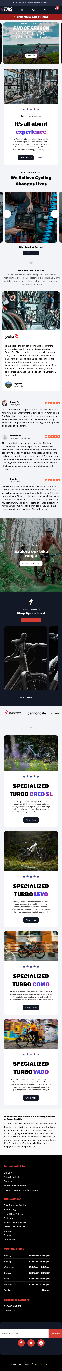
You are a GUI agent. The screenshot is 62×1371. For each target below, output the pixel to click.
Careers (8, 1231)
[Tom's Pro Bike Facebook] (21, 1343)
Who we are (26, 157)
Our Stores (40, 157)
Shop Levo (31, 920)
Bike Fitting (10, 1209)
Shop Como (31, 1007)
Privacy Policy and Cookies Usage (21, 1190)
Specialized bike (43, 486)
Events (7, 1235)
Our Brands (10, 1239)
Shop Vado (31, 1097)
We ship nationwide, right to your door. (33, 3)
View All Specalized (31, 620)
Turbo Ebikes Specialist (16, 1222)
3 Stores (8, 1218)
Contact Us (10, 1310)
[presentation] (7, 214)
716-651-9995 (12, 1306)
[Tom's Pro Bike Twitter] (31, 1343)
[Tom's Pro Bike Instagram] (41, 1343)
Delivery (8, 1172)
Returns (8, 1181)
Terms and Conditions (15, 1185)
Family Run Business (14, 1226)
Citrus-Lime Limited (42, 1364)
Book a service (31, 253)
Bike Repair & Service (15, 1205)
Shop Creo (31, 820)
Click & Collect (11, 1177)
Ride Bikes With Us (13, 1214)
